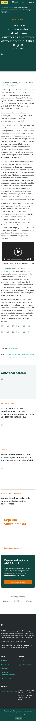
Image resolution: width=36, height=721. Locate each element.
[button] (4, 2)
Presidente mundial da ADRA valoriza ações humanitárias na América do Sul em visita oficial (17, 457)
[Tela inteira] (31, 259)
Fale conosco (6, 679)
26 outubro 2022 (18, 49)
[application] (18, 251)
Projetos (4, 660)
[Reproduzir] (5, 259)
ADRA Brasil (25, 355)
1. (15, 263)
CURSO (32, 355)
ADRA (19, 355)
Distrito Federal (18, 19)
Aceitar (18, 718)
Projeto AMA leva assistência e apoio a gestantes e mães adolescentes (16, 501)
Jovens (24, 357)
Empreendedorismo (15, 357)
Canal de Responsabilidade (8, 673)
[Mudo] (28, 259)
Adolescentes (13, 355)
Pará (9, 493)
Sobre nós (5, 664)
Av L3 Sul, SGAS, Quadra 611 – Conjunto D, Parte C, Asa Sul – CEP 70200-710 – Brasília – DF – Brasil (26, 695)
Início (3, 8)
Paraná (12, 404)
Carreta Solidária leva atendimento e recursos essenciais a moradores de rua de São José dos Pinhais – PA (17, 412)
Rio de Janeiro (16, 493)
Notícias (9, 8)
